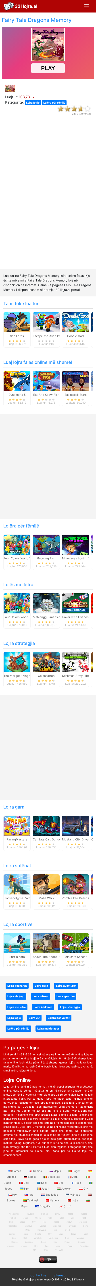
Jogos (76, 1171)
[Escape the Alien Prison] (46, 322)
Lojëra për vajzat (59, 1017)
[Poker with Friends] (75, 603)
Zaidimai (33, 1200)
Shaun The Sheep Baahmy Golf (54, 957)
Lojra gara (13, 807)
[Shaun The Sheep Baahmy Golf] (46, 943)
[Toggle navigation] (86, 6)
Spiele (31, 1176)
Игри (70, 1246)
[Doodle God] (75, 322)
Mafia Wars (46, 898)
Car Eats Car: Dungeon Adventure (56, 839)
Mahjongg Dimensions (48, 617)
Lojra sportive (18, 924)
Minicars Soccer (76, 957)
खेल (34, 1250)
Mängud (75, 1194)
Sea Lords (17, 336)
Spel (43, 1182)
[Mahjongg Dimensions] (46, 603)
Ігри (26, 1188)
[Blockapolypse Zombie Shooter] (17, 884)
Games (17, 1171)
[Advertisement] (48, 196)
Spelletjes (54, 1176)
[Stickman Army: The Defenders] (75, 662)
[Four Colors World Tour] (17, 544)
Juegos (10, 1246)
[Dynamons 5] (17, 381)
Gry (85, 1188)
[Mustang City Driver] (75, 825)
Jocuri (45, 1188)
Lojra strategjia (19, 643)
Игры (57, 1171)
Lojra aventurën (66, 985)
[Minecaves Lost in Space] (75, 544)
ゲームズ (59, 1250)
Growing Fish (46, 558)
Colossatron (46, 675)
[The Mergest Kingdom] (17, 662)
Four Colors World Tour (19, 558)
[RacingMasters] (17, 825)
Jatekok (66, 1188)
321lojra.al (26, 6)
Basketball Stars (76, 394)
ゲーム (67, 1206)
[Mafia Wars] (46, 884)
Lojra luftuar (40, 996)
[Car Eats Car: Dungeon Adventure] (46, 825)
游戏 (46, 1250)
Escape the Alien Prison (49, 336)
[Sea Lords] (17, 322)
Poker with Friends (75, 617)
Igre (31, 1194)
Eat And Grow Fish (46, 394)
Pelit (78, 1182)
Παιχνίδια (45, 1206)
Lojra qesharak (17, 985)
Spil (61, 1182)
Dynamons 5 (17, 394)
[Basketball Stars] (75, 381)
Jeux (75, 1176)
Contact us (38, 1275)
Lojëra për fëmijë (54, 102)
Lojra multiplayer (48, 1028)
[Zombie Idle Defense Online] (75, 884)
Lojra (75, 1200)
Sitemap (60, 1275)
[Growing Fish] (46, 544)
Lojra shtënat (17, 865)
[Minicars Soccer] (75, 943)
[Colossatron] (46, 662)
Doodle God (75, 336)
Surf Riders (17, 957)
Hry (14, 1194)
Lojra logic (33, 102)
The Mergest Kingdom (19, 675)
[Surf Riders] (17, 943)
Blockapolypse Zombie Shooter (25, 898)
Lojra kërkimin (43, 1007)
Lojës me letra (18, 584)
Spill (26, 1182)
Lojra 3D (34, 1017)
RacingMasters (17, 839)
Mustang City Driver (76, 839)
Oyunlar (55, 1200)
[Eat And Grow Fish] (46, 381)
